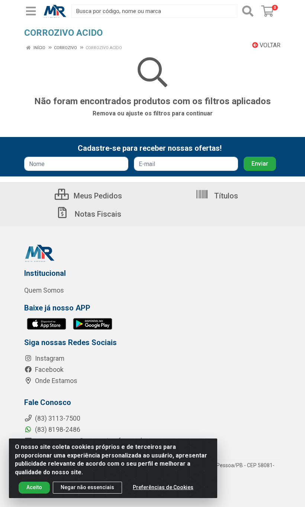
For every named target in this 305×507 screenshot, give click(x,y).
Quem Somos (44, 290)
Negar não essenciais (87, 487)
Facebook (48, 369)
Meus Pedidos (97, 195)
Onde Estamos (55, 381)
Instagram (48, 358)
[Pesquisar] (247, 11)
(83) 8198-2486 (56, 429)
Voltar (269, 45)
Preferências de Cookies (163, 487)
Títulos (225, 195)
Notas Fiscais (97, 214)
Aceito (34, 487)
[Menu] (31, 11)
